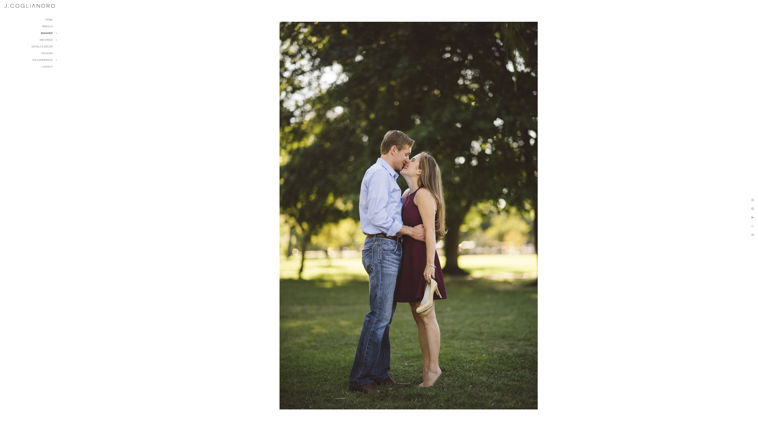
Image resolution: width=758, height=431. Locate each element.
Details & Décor (42, 46)
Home (49, 19)
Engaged (47, 33)
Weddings (46, 40)
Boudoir (47, 53)
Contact (47, 66)
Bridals (47, 26)
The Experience (42, 60)
